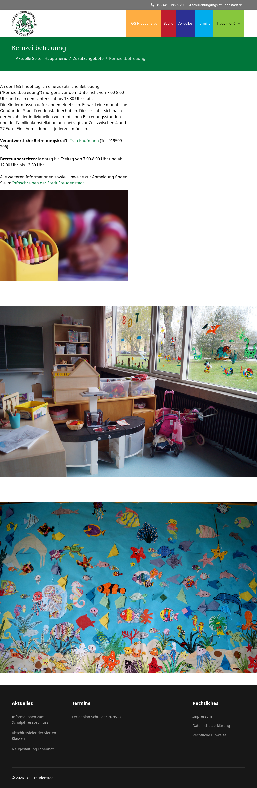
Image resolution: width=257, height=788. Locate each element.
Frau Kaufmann (84, 140)
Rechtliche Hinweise (209, 735)
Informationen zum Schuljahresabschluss (30, 719)
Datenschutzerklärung (211, 725)
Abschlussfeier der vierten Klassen (34, 735)
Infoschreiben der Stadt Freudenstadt (48, 183)
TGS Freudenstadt (143, 23)
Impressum (202, 716)
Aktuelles (185, 23)
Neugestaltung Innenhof (33, 749)
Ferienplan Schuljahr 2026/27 (96, 716)
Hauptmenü (226, 23)
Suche (168, 23)
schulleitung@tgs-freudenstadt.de (217, 5)
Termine (204, 23)
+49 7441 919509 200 (170, 5)
